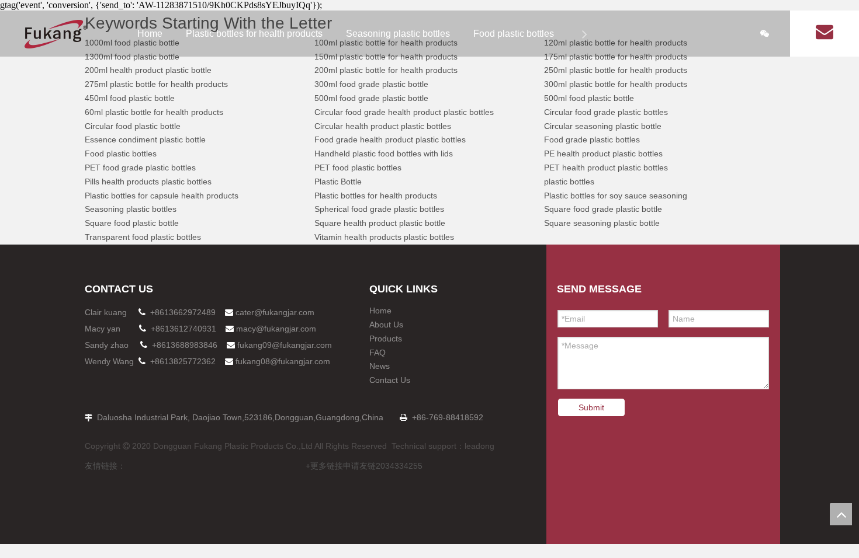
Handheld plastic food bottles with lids (383, 153)
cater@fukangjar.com (274, 312)
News (379, 366)
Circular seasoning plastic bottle (602, 126)
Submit (591, 407)
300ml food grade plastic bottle (371, 84)
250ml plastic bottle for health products (615, 70)
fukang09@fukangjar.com (284, 345)
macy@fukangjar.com (276, 328)
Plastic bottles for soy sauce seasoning (615, 195)
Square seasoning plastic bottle (602, 223)
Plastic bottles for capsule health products (161, 195)
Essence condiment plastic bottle (145, 139)
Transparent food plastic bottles (143, 237)
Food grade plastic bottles (592, 139)
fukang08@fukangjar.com (282, 361)
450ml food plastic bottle (130, 98)
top (841, 514)
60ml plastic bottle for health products (154, 112)
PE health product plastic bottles (603, 153)
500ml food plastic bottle (589, 98)
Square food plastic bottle (132, 223)
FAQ (377, 352)
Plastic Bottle (338, 181)
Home (149, 34)
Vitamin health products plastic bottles (384, 237)
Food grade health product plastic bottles (390, 139)
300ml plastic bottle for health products (615, 84)
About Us (386, 324)
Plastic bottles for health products (254, 34)
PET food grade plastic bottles (140, 167)
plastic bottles (569, 181)
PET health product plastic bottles (606, 167)
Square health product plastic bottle (379, 223)
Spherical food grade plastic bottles (379, 209)
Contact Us (389, 380)
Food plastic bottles (513, 34)
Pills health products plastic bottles (148, 181)
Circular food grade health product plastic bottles (404, 112)
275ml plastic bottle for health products (156, 84)
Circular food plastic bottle (133, 126)
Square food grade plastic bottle (603, 209)
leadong (479, 446)
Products (385, 338)
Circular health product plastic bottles (382, 126)
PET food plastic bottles (357, 167)
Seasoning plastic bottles (398, 34)
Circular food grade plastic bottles (606, 112)
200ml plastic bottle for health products (386, 70)
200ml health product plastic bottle (148, 70)
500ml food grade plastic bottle (371, 98)
